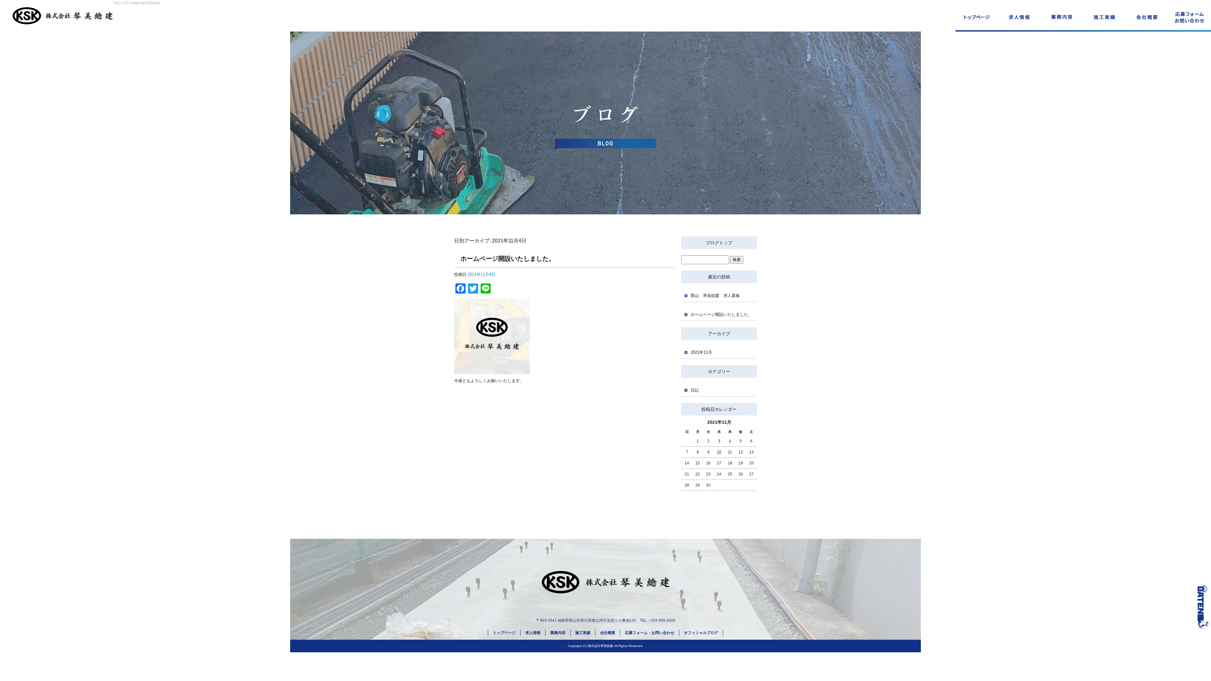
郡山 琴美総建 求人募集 (715, 295)
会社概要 (1147, 16)
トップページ (977, 16)
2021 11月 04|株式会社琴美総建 (137, 3)
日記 (695, 390)
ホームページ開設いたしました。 (507, 258)
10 (719, 452)
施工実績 (1104, 16)
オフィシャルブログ (701, 633)
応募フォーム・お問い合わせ (1189, 16)
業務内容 (1062, 16)
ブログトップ (719, 242)
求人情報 (1019, 16)
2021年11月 (701, 352)
